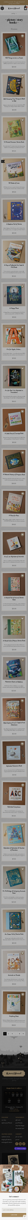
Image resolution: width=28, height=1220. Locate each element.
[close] (25, 1166)
